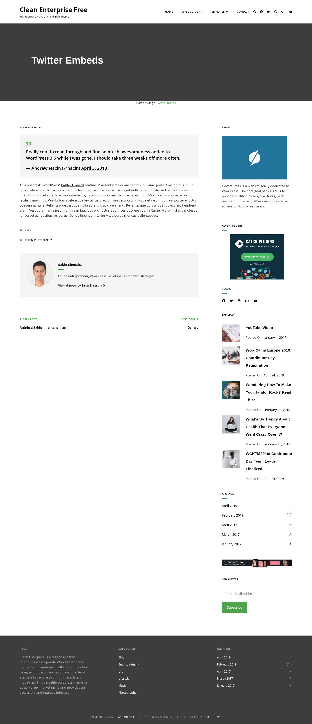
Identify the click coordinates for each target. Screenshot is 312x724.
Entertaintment (128, 664)
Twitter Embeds (72, 185)
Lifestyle (123, 678)
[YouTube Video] (231, 341)
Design (29, 240)
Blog (150, 103)
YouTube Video (259, 328)
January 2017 (231, 544)
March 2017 (231, 534)
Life (120, 671)
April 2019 (229, 506)
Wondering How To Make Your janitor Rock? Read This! (268, 392)
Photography (43, 240)
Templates (217, 11)
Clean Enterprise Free (53, 9)
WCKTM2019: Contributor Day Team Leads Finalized (269, 461)
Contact (243, 11)
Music (122, 686)
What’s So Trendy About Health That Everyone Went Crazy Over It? (268, 426)
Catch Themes (212, 717)
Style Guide (189, 11)
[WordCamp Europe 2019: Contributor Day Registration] (231, 363)
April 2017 (229, 525)
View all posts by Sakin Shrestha (80, 285)
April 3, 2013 (94, 168)
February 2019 (232, 515)
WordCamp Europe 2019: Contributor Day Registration (268, 357)
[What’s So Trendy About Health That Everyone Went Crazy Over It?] (231, 432)
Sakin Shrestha (32, 127)
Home (169, 11)
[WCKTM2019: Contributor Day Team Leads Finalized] (231, 467)
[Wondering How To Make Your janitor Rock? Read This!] (231, 398)
